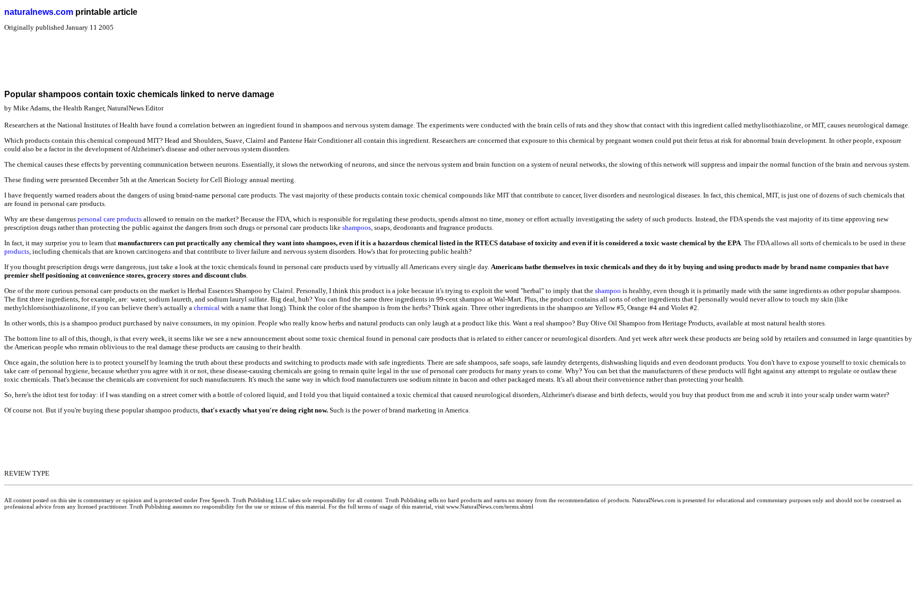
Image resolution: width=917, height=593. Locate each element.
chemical (207, 308)
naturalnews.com (38, 11)
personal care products (109, 219)
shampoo (608, 291)
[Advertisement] (197, 56)
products (16, 251)
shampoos (356, 227)
